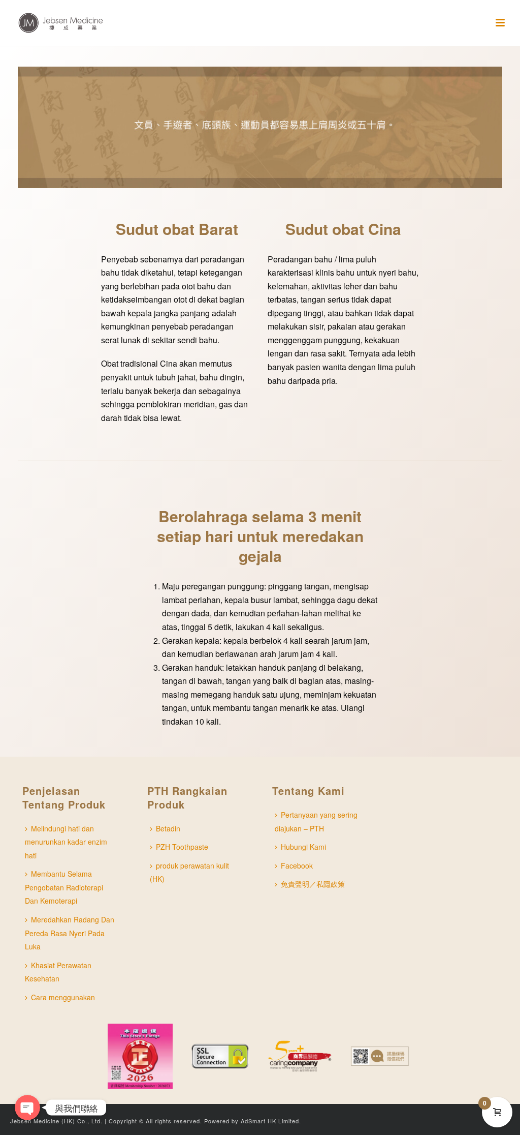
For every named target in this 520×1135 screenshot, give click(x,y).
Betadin (168, 828)
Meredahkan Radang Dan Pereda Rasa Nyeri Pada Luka (69, 932)
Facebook (297, 865)
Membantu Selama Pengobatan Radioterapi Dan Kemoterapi (64, 887)
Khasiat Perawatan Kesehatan (58, 972)
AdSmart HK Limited (270, 1121)
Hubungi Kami (303, 847)
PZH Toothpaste (182, 847)
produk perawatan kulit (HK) (189, 872)
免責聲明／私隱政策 (313, 884)
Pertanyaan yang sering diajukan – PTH (316, 821)
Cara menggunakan (63, 997)
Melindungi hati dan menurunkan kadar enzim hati (66, 841)
